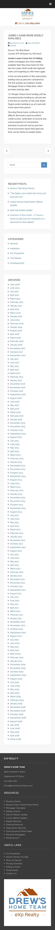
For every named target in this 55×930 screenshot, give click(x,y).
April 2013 (14, 526)
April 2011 (14, 608)
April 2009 (14, 693)
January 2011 (16, 618)
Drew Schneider (33, 43)
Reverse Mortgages (15, 834)
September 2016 (18, 394)
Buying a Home (13, 801)
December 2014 (17, 465)
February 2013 (16, 533)
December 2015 (17, 423)
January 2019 (16, 327)
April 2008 (14, 735)
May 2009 (14, 689)
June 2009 (15, 686)
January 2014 (16, 494)
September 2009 (18, 675)
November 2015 (17, 426)
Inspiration (15, 248)
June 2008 (15, 728)
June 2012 (14, 558)
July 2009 (14, 682)
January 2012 (16, 576)
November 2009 (17, 668)
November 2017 (17, 348)
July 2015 (14, 441)
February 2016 (16, 416)
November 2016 (17, 387)
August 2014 (16, 480)
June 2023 (14, 288)
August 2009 (16, 679)
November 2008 (17, 711)
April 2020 (14, 309)
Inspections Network (16, 828)
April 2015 (14, 451)
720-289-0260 (10, 781)
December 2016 (17, 384)
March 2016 (15, 412)
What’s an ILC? (12, 838)
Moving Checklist (14, 863)
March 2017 (15, 373)
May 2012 (14, 561)
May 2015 (14, 448)
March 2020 (15, 313)
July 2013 (14, 515)
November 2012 (17, 540)
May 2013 (14, 522)
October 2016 (16, 391)
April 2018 (14, 334)
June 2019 (14, 320)
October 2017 (16, 352)
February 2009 (17, 700)
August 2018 (16, 330)
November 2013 (17, 501)
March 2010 (15, 654)
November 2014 (17, 469)
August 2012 (16, 551)
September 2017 (18, 355)
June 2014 (14, 483)
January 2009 (16, 703)
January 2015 (16, 462)
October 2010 (16, 629)
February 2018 (16, 341)
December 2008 (17, 707)
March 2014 (15, 487)
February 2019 (16, 323)
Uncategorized (17, 263)
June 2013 (14, 519)
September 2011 (17, 590)
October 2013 (16, 504)
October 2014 (16, 473)
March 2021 (15, 299)
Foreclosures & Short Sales (19, 831)
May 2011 (14, 604)
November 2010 (17, 625)
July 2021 (14, 291)
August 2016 (16, 398)
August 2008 (16, 721)
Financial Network (14, 824)
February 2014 (16, 490)
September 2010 (18, 632)
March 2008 (15, 739)
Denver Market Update (17, 814)
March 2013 (15, 529)
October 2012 (16, 544)
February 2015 (16, 458)
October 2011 (16, 586)
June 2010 (14, 643)
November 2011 (17, 583)
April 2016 (14, 409)
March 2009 (15, 696)
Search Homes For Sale (17, 857)
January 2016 (16, 419)
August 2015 (16, 437)
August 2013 (16, 512)
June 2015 (14, 444)
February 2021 (16, 302)
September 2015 (18, 434)
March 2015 (15, 455)
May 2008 (14, 732)
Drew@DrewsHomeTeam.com (18, 786)
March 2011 (15, 611)
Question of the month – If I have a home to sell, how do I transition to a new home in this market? (27, 218)
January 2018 (16, 345)
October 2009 (16, 671)
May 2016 (14, 405)
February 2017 (16, 377)
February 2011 (16, 615)
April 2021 (14, 295)
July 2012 (14, 554)
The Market (15, 258)
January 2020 (16, 316)
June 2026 (15, 284)
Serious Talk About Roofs (22, 188)
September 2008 (18, 718)
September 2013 (18, 508)
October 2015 (16, 430)
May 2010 (14, 647)
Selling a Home (13, 811)
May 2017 (14, 366)
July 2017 (14, 359)
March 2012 (15, 568)
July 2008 (14, 725)
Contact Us (11, 873)
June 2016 (14, 401)
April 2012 (14, 565)
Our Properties (17, 253)
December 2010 (17, 622)
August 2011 (15, 593)
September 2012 (18, 547)
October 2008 (16, 714)
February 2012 (16, 572)
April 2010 (14, 650)
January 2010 (16, 661)
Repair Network (13, 821)
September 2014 (18, 476)
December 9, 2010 (17, 43)
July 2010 (14, 639)
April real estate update (21, 210)
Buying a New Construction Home (22, 805)
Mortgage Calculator (16, 808)
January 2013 (16, 536)
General (13, 46)
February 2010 (16, 657)
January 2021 (16, 306)
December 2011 (17, 579)
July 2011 (14, 597)
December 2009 (17, 664)
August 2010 (16, 636)
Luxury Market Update (16, 818)
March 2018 (15, 338)
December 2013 (17, 497)
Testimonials (12, 870)
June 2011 (14, 600)
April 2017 (14, 369)
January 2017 (16, 380)
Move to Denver (14, 860)
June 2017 (14, 362)
